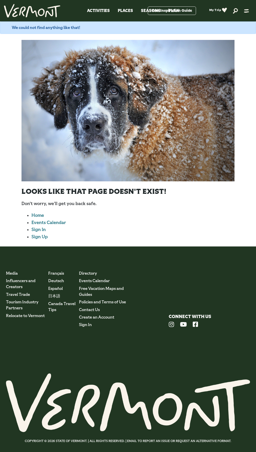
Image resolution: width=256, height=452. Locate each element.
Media (12, 273)
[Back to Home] (32, 10)
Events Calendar (49, 222)
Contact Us (89, 309)
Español (55, 288)
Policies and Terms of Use (102, 302)
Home (38, 215)
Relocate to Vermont (25, 315)
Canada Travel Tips (62, 306)
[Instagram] (171, 325)
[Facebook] (195, 325)
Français (56, 273)
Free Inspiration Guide (172, 10)
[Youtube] (183, 325)
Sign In (39, 229)
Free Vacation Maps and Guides (101, 291)
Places (125, 10)
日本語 (54, 296)
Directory (88, 273)
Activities (98, 10)
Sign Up (40, 236)
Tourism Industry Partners (22, 305)
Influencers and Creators (21, 283)
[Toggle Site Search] (235, 10)
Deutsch (56, 280)
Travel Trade (18, 294)
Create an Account (96, 317)
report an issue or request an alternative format (186, 441)
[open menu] (246, 11)
